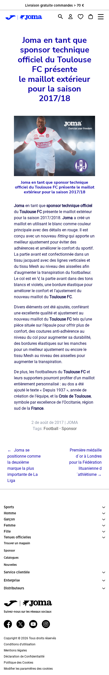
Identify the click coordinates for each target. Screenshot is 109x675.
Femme (9, 525)
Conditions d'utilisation (19, 644)
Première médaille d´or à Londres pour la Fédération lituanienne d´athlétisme (85, 462)
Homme (10, 513)
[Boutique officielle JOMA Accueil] (22, 17)
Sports (9, 507)
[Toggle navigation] (101, 16)
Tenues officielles (17, 537)
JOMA (72, 422)
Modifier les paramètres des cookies (28, 668)
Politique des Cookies (18, 662)
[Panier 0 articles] (90, 16)
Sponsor (69, 428)
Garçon (9, 519)
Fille (7, 531)
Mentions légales (15, 650)
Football (51, 428)
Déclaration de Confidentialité (24, 656)
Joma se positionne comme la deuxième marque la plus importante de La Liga (24, 465)
